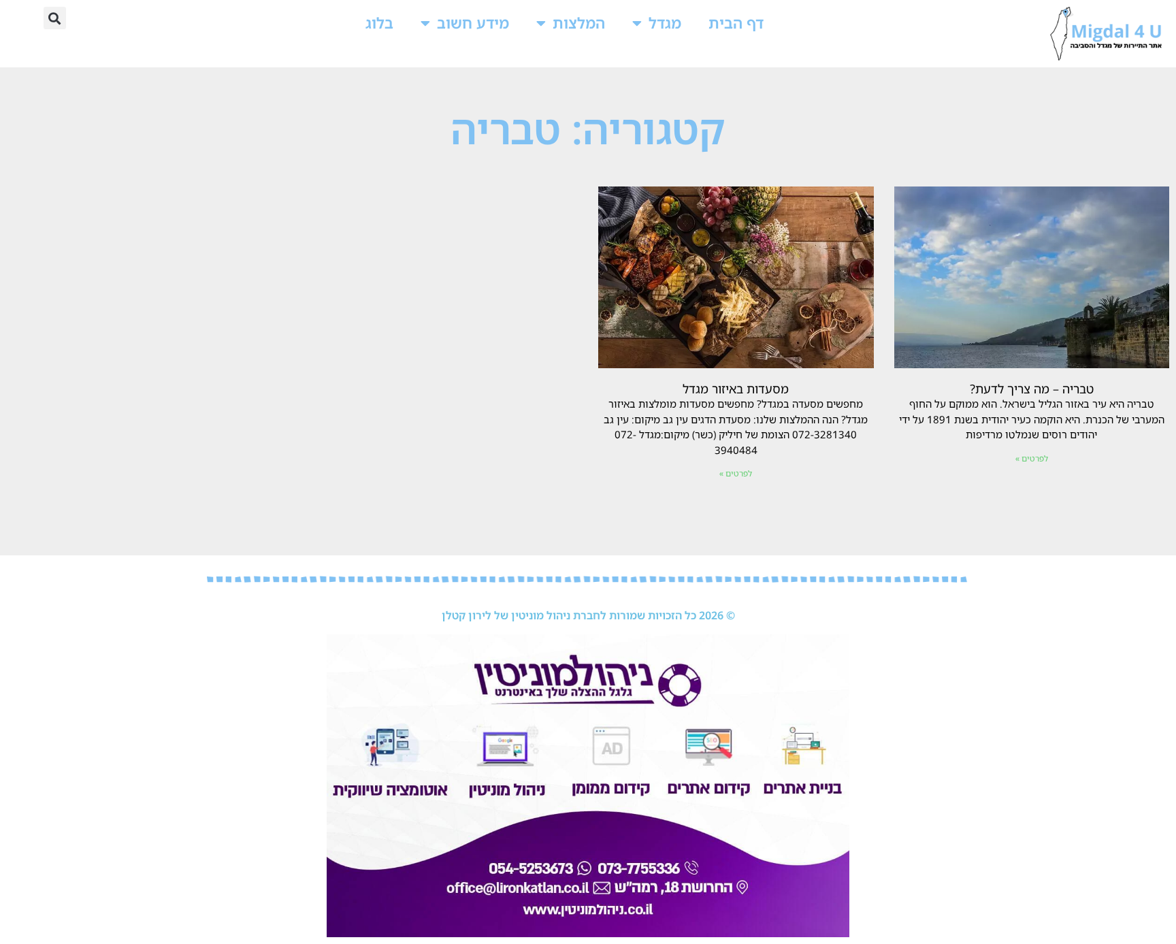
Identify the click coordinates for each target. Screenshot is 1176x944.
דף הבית (736, 23)
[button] (55, 18)
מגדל (665, 23)
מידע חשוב (473, 23)
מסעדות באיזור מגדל (736, 388)
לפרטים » (1031, 458)
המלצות (579, 23)
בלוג (379, 23)
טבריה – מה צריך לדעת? (1032, 388)
